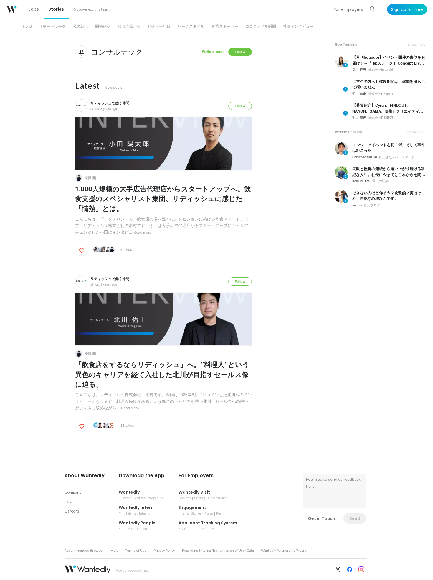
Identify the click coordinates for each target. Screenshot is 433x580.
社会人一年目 (159, 26)
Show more (416, 44)
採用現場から (129, 26)
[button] (85, 475)
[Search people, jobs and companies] (372, 9)
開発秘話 (102, 26)
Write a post (213, 51)
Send (354, 518)
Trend (27, 26)
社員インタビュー (298, 26)
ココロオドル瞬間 (260, 26)
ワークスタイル (191, 26)
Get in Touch (321, 518)
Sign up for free (407, 9)
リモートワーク (52, 26)
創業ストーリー (224, 26)
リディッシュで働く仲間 (109, 103)
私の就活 (80, 26)
